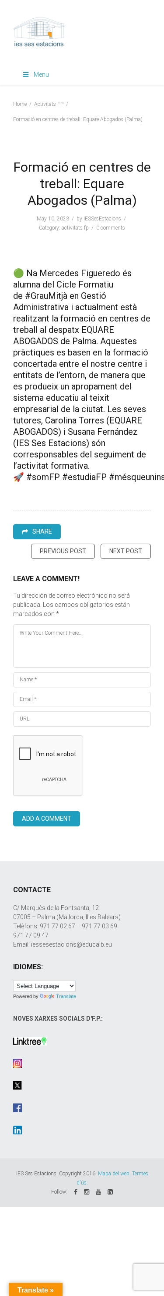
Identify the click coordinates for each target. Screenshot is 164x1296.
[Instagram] (86, 1191)
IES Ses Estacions (51, 443)
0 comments (110, 228)
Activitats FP (48, 104)
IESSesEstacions (102, 219)
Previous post (63, 551)
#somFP (43, 477)
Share (42, 531)
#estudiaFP (84, 477)
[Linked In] (110, 1191)
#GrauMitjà (46, 296)
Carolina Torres (74, 420)
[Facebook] (75, 1191)
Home (20, 104)
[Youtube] (98, 1191)
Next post (125, 551)
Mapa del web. (114, 1174)
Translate (66, 996)
